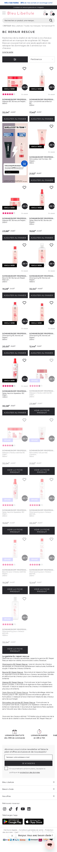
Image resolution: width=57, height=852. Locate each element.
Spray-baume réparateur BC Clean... (13, 394)
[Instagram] (4, 810)
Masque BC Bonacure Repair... (14, 101)
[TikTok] (10, 810)
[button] (39, 13)
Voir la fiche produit (42, 411)
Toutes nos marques (32, 26)
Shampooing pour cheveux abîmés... (40, 513)
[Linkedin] (29, 810)
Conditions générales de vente (31, 830)
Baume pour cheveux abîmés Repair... (14, 573)
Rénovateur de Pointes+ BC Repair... (40, 160)
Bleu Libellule (17, 26)
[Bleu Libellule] (20, 13)
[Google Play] (12, 824)
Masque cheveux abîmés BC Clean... (40, 394)
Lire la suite (7, 52)
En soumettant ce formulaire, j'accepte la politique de (27, 770)
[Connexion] (46, 13)
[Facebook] (16, 810)
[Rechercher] (50, 20)
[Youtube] (23, 810)
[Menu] (4, 13)
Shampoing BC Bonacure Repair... (39, 279)
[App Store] (34, 824)
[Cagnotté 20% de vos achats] (28, 2)
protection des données (30, 772)
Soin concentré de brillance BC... (40, 102)
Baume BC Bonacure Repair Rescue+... (13, 279)
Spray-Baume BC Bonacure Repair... (40, 221)
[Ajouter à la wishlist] (24, 69)
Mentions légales (10, 830)
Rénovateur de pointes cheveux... (38, 453)
